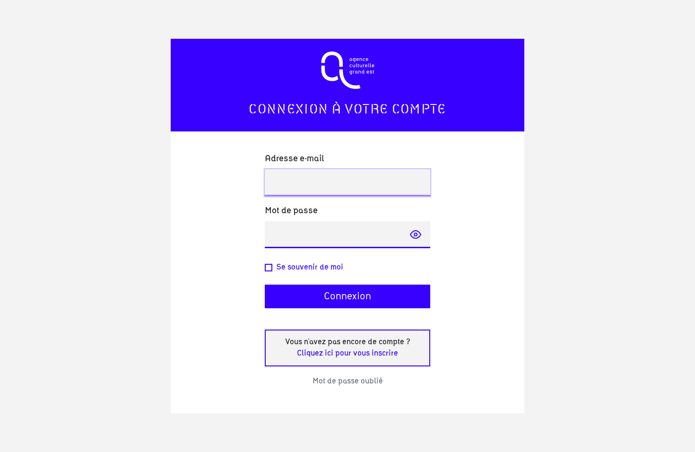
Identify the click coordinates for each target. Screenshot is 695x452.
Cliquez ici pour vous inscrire (347, 353)
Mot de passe (291, 211)
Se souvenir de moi (309, 267)
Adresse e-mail (294, 159)
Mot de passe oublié (348, 381)
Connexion (347, 296)
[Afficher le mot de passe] (415, 234)
